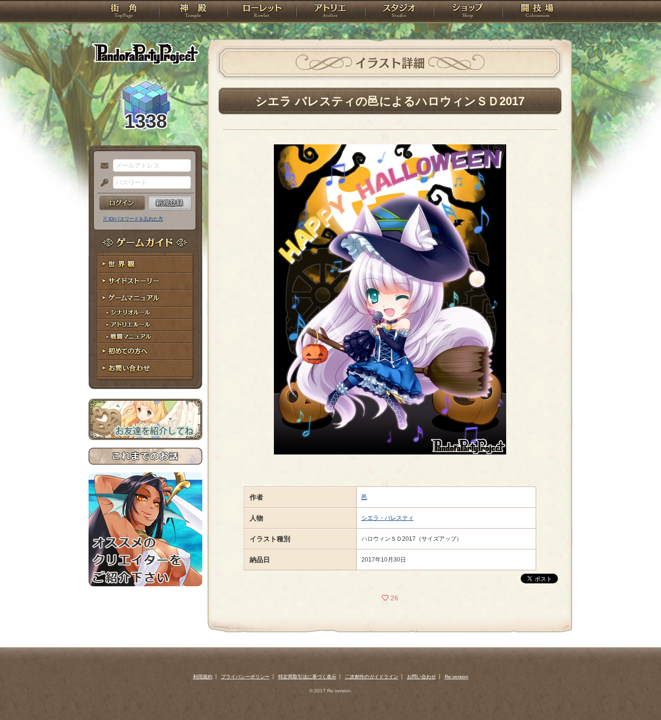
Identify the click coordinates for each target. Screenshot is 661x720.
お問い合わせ (145, 368)
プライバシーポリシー (245, 676)
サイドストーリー (145, 281)
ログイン (122, 203)
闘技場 (537, 12)
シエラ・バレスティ (387, 518)
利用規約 (202, 676)
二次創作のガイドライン (371, 676)
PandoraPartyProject (145, 53)
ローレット (261, 12)
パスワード (102, 183)
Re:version (456, 676)
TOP (124, 12)
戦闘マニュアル (145, 337)
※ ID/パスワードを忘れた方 (133, 218)
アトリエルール (145, 325)
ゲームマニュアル (145, 298)
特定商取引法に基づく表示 (307, 676)
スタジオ (399, 12)
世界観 (145, 264)
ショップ (468, 12)
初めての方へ (145, 351)
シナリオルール (145, 313)
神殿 (193, 12)
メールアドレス (102, 166)
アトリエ (330, 12)
